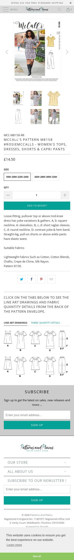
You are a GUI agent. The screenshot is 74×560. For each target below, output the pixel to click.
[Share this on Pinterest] (41, 279)
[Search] (60, 9)
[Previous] (7, 52)
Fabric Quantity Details (45, 322)
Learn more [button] (14, 545)
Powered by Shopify (37, 526)
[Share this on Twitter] (21, 279)
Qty (6, 187)
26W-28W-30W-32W (45, 176)
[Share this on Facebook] (31, 279)
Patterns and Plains (41, 515)
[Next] (66, 52)
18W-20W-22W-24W (17, 176)
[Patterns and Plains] (37, 9)
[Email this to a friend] (51, 279)
